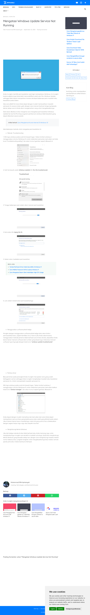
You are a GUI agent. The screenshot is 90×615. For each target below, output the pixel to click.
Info (13, 7)
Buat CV (38, 7)
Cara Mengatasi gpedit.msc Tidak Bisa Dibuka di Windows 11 (75, 33)
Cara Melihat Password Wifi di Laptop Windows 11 (24, 269)
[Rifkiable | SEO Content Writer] (10, 3)
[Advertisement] (31, 45)
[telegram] (85, 3)
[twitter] (24, 495)
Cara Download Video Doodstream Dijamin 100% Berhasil (75, 50)
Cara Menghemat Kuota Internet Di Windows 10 (32, 122)
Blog (67, 74)
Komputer (48, 7)
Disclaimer (43, 608)
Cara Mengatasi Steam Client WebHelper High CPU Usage (27, 272)
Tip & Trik (57, 7)
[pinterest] (38, 495)
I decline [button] (60, 609)
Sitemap (36, 608)
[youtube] (77, 3)
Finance (73, 74)
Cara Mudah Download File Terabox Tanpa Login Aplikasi (75, 42)
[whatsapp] (52, 495)
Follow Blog (71, 99)
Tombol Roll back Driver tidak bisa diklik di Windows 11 (26, 267)
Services (66, 7)
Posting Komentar (42, 29)
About (5, 11)
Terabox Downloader (25, 7)
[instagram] (81, 3)
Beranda (6, 7)
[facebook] (10, 495)
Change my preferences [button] (73, 609)
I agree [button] (53, 609)
